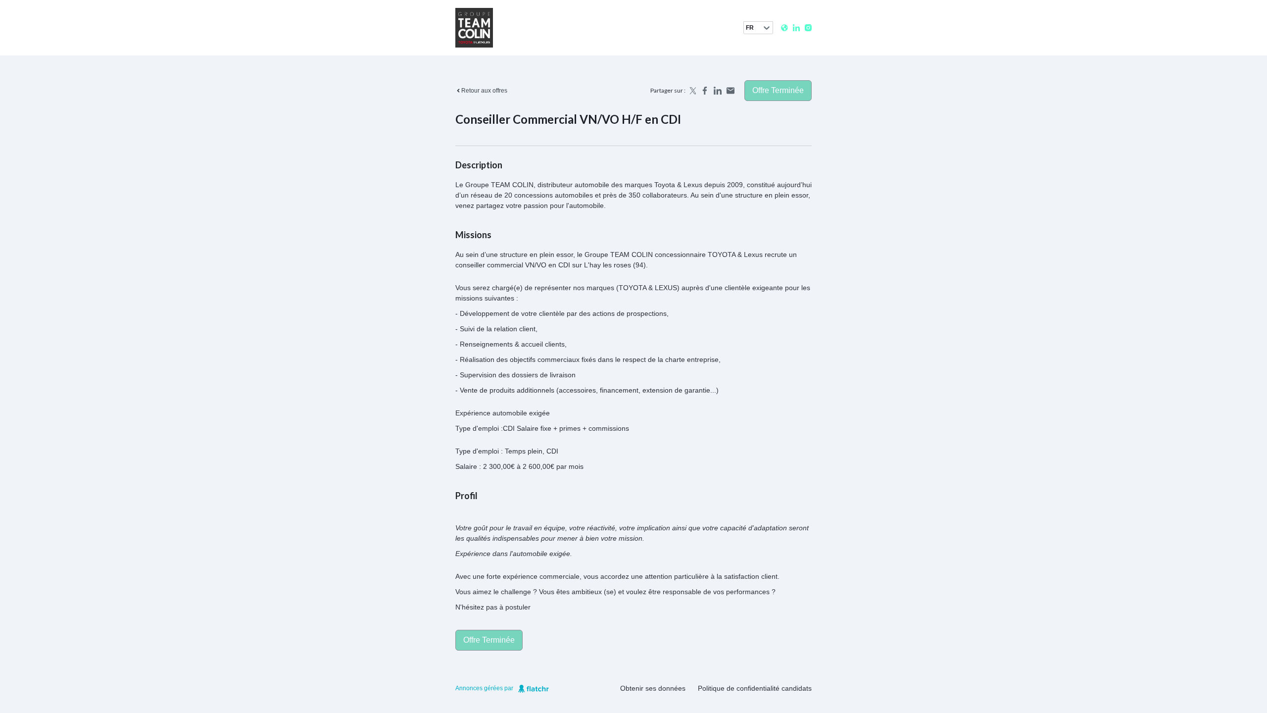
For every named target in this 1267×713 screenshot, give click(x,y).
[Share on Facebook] (705, 91)
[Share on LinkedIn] (718, 91)
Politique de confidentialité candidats (755, 688)
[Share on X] (692, 91)
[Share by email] (730, 91)
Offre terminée (778, 90)
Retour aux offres (484, 90)
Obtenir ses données (652, 688)
